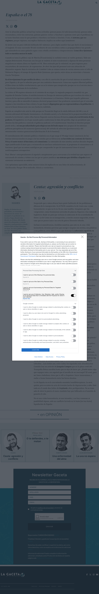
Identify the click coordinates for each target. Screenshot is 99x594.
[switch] (73, 275)
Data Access (49, 357)
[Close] (83, 237)
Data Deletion (38, 357)
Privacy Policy (60, 357)
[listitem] (49, 271)
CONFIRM (35, 350)
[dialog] (49, 297)
